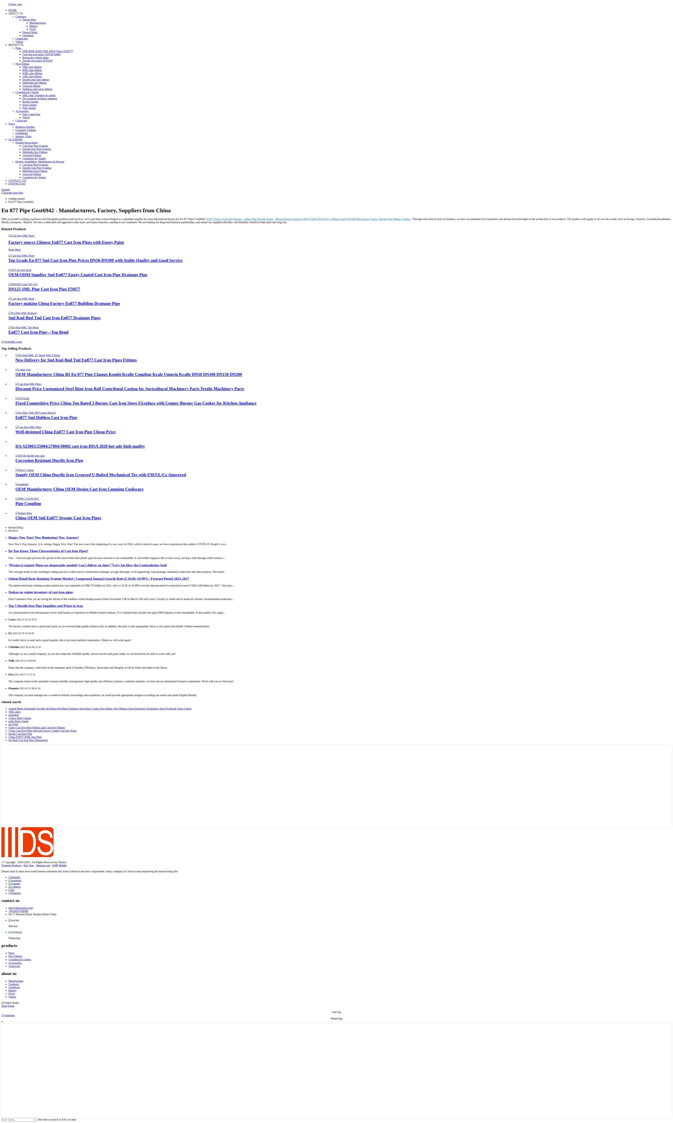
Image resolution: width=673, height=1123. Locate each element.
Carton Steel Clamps (19, 718)
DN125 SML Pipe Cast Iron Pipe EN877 (44, 289)
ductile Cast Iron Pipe (20, 733)
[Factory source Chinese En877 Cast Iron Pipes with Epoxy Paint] (21, 235)
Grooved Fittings (31, 155)
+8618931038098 (18, 911)
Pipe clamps (29, 108)
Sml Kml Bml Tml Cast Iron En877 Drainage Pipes (54, 317)
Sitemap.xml (43, 865)
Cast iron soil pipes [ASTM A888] (41, 54)
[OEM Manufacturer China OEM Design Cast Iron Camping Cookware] (22, 484)
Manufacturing (37, 22)
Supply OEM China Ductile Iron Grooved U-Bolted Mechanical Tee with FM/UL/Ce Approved (100, 474)
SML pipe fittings (32, 67)
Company (20, 16)
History (33, 26)
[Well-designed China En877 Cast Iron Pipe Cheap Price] (28, 427)
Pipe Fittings (22, 63)
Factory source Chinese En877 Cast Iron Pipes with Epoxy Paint (66, 242)
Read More (14, 249)
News (11, 123)
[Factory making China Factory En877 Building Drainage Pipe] (21, 298)
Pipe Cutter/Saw (31, 114)
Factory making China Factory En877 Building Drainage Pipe (64, 303)
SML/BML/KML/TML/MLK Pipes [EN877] (47, 51)
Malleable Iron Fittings (34, 152)
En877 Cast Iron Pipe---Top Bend (38, 332)
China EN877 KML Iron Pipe (25, 737)
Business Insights (25, 126)
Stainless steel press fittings (37, 89)
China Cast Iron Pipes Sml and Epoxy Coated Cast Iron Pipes (42, 730)
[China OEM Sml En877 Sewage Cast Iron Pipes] (23, 513)
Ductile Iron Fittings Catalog (394, 219)
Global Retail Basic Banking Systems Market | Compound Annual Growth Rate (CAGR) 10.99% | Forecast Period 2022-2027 (98, 579)
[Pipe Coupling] (27, 498)
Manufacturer (15, 981)
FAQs (32, 29)
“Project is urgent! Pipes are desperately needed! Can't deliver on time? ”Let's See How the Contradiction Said (87, 565)
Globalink (27, 35)
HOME (12, 10)
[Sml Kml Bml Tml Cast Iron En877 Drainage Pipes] (22, 313)
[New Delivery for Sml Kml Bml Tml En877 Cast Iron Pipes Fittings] (37, 355)
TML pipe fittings (32, 76)
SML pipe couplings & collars (39, 95)
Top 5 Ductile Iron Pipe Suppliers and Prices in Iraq (45, 606)
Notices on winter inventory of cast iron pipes (40, 592)
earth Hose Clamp (18, 721)
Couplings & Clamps (27, 92)
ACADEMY (15, 139)
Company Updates (25, 130)
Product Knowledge (26, 142)
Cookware (21, 120)
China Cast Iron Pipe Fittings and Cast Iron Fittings (36, 727)
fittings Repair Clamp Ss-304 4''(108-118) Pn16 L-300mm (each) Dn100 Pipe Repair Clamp (326, 219)
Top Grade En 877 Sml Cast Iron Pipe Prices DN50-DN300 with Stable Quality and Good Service (95, 260)
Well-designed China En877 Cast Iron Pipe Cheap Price (65, 432)
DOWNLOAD (16, 183)
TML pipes (14, 711)
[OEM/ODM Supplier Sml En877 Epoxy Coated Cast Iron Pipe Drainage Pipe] (19, 270)
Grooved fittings (31, 85)
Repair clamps (30, 101)
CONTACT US (17, 180)
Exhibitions (21, 133)
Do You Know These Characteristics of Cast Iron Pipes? (48, 551)
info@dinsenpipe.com (20, 907)
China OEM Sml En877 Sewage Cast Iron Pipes (58, 518)
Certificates (21, 38)
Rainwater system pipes (35, 57)
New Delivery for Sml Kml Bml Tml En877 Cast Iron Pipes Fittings (76, 360)
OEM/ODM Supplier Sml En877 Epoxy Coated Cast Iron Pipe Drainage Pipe (77, 274)
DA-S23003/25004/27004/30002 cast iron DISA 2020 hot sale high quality (80, 446)
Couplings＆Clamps (19, 959)
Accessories (22, 111)
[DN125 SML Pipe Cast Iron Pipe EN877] (22, 284)
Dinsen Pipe (29, 19)
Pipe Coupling (28, 503)
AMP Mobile (59, 865)
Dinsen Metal (29, 32)
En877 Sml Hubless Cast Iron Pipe (46, 417)
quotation (13, 714)
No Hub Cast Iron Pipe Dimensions (28, 740)
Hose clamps (29, 104)
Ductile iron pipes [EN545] (37, 60)
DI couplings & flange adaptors (39, 98)
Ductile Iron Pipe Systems (36, 148)
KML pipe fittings (32, 73)
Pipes (18, 48)
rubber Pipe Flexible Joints (258, 219)
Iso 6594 (13, 724)
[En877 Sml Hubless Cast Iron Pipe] (35, 412)
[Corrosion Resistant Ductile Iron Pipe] (30, 455)
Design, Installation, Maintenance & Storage (39, 161)
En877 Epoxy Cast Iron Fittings (224, 219)
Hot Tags (29, 865)
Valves (26, 117)
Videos (19, 41)
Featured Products (11, 865)
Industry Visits (23, 136)
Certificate (14, 987)
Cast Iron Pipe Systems (35, 145)
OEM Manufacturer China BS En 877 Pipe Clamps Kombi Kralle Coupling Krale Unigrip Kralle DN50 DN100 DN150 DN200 (128, 374)
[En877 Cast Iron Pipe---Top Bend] (23, 327)
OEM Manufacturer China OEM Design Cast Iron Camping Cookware (79, 489)
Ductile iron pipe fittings (35, 79)
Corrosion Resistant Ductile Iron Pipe (49, 460)
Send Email (7, 1005)
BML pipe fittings (32, 70)
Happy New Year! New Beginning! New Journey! (43, 537)
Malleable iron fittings (34, 82)
